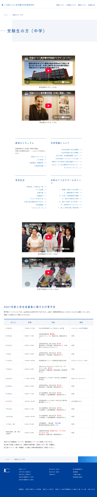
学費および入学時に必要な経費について (65, 161)
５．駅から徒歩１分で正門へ (69, 201)
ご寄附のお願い (77, 474)
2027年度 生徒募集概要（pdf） (67, 155)
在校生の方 (91, 5)
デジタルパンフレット (71, 167)
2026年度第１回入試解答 (70, 149)
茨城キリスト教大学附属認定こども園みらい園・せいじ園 (70, 489)
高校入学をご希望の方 (25, 474)
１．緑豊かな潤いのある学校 (69, 189)
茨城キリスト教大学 (48, 489)
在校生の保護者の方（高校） (26, 479)
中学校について (71, 5)
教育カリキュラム (37, 156)
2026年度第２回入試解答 (70, 152)
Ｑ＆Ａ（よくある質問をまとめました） (65, 164)
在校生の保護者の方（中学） (26, 477)
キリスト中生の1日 (36, 198)
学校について (60, 5)
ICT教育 (40, 160)
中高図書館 (39, 205)
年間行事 (40, 192)
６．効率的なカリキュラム (70, 204)
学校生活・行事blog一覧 (35, 187)
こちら (72, 312)
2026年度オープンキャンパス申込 (67, 158)
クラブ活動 (39, 189)
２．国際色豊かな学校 (71, 192)
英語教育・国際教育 (36, 163)
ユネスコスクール (37, 208)
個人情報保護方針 (77, 469)
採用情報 (75, 472)
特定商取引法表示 (77, 477)
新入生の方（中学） (54, 469)
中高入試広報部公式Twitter (33, 202)
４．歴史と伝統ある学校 (70, 198)
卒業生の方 (52, 474)
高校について (82, 5)
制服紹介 (40, 196)
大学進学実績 (38, 166)
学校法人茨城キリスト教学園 (33, 489)
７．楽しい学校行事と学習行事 (68, 208)
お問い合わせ (91, 489)
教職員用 (21, 489)
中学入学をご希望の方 (25, 472)
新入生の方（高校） (54, 472)
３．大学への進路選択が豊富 (69, 195)
